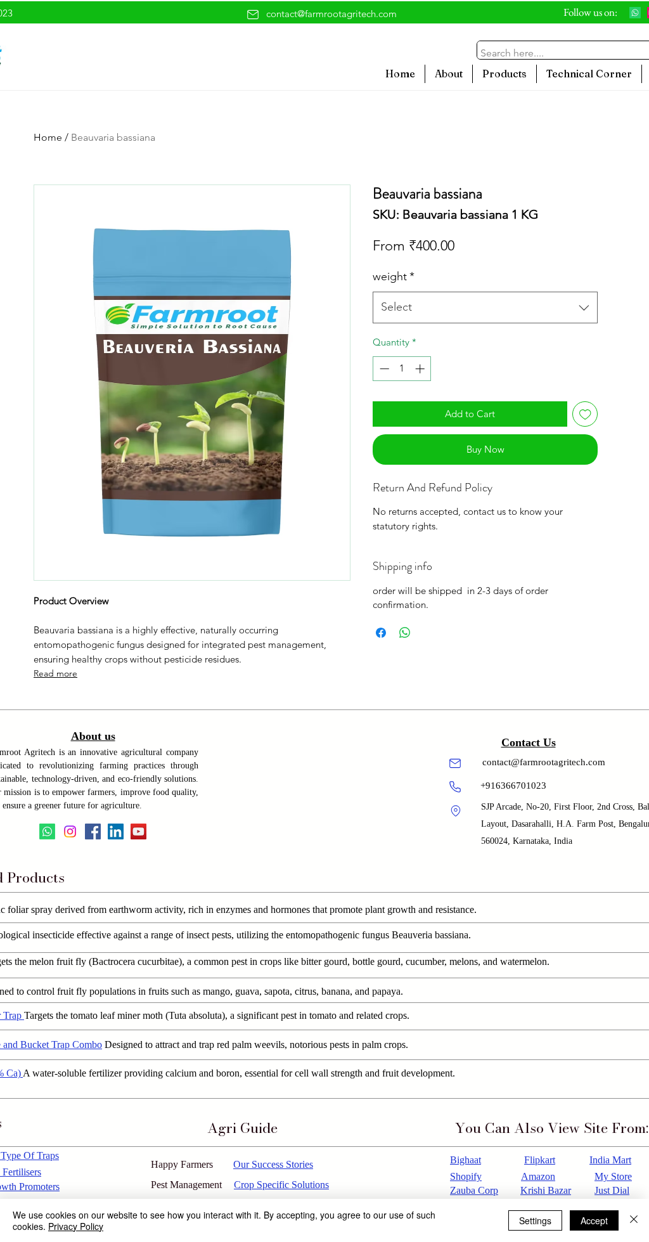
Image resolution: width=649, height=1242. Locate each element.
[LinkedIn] (116, 831)
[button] (504, 74)
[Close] (633, 1220)
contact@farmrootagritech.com (331, 14)
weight (393, 276)
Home (48, 137)
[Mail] (253, 14)
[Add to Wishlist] (585, 414)
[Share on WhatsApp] (405, 632)
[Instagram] (70, 831)
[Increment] (421, 368)
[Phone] (455, 786)
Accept (594, 1220)
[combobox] (485, 307)
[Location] (455, 811)
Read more (55, 673)
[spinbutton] (402, 368)
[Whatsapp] (635, 12)
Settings (535, 1220)
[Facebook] (93, 831)
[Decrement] (383, 368)
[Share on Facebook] (381, 632)
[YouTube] (138, 831)
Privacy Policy (75, 1226)
